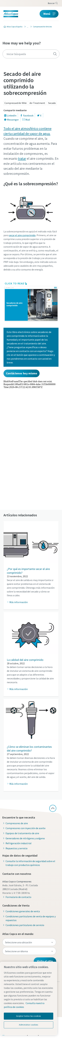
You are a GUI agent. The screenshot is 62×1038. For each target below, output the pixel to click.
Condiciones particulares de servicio (25, 925)
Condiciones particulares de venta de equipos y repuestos (31, 918)
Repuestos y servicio (17, 848)
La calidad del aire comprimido (25, 660)
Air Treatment (37, 103)
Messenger (13, 119)
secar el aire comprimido (22, 235)
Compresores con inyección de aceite (25, 828)
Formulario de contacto (18, 897)
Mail (27, 119)
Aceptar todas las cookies (28, 1016)
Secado (52, 103)
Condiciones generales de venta (23, 911)
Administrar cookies (28, 1024)
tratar (22, 158)
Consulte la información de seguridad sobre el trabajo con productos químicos (30, 863)
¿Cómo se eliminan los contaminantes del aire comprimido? (29, 748)
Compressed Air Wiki (15, 103)
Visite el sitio (45, 961)
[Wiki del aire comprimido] (27, 27)
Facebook (28, 115)
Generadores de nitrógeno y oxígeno (25, 838)
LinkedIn (11, 115)
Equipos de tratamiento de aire (22, 833)
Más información (18, 602)
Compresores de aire (17, 823)
